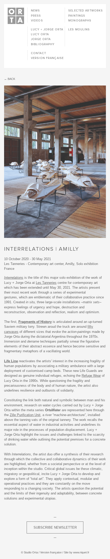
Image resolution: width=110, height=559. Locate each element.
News (35, 10)
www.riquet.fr (81, 552)
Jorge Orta (41, 39)
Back (11, 78)
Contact (38, 53)
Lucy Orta (40, 34)
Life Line (11, 361)
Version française (47, 58)
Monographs (79, 20)
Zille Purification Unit (25, 415)
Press (36, 15)
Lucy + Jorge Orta (47, 29)
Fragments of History (35, 322)
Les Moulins (79, 29)
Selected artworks (85, 10)
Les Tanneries (46, 283)
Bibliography (42, 44)
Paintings (76, 15)
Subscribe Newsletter (55, 527)
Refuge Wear (91, 376)
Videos (37, 20)
